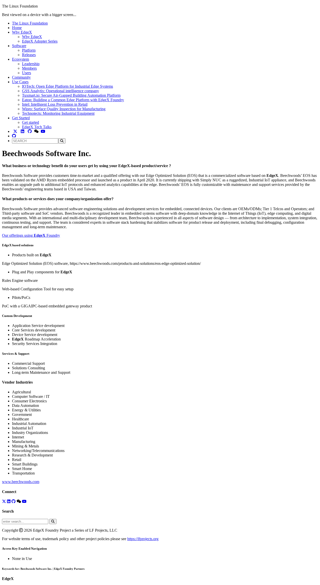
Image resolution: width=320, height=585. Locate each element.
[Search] (62, 141)
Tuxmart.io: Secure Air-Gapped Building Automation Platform (71, 95)
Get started (30, 122)
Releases (29, 55)
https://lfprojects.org (142, 539)
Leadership (31, 64)
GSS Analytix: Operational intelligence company (60, 91)
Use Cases (20, 82)
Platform (29, 50)
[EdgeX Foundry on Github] (14, 136)
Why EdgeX (22, 32)
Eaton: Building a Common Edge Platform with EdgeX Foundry (73, 100)
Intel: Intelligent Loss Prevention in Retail (55, 104)
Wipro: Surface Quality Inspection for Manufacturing (64, 109)
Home (17, 28)
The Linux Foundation (30, 23)
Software (19, 46)
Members (29, 68)
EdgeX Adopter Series (40, 41)
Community (21, 77)
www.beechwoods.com (20, 482)
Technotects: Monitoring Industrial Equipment (58, 113)
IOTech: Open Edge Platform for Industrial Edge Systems (67, 86)
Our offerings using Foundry (31, 235)
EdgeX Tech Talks (37, 127)
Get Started (21, 118)
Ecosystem (20, 59)
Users (26, 73)
